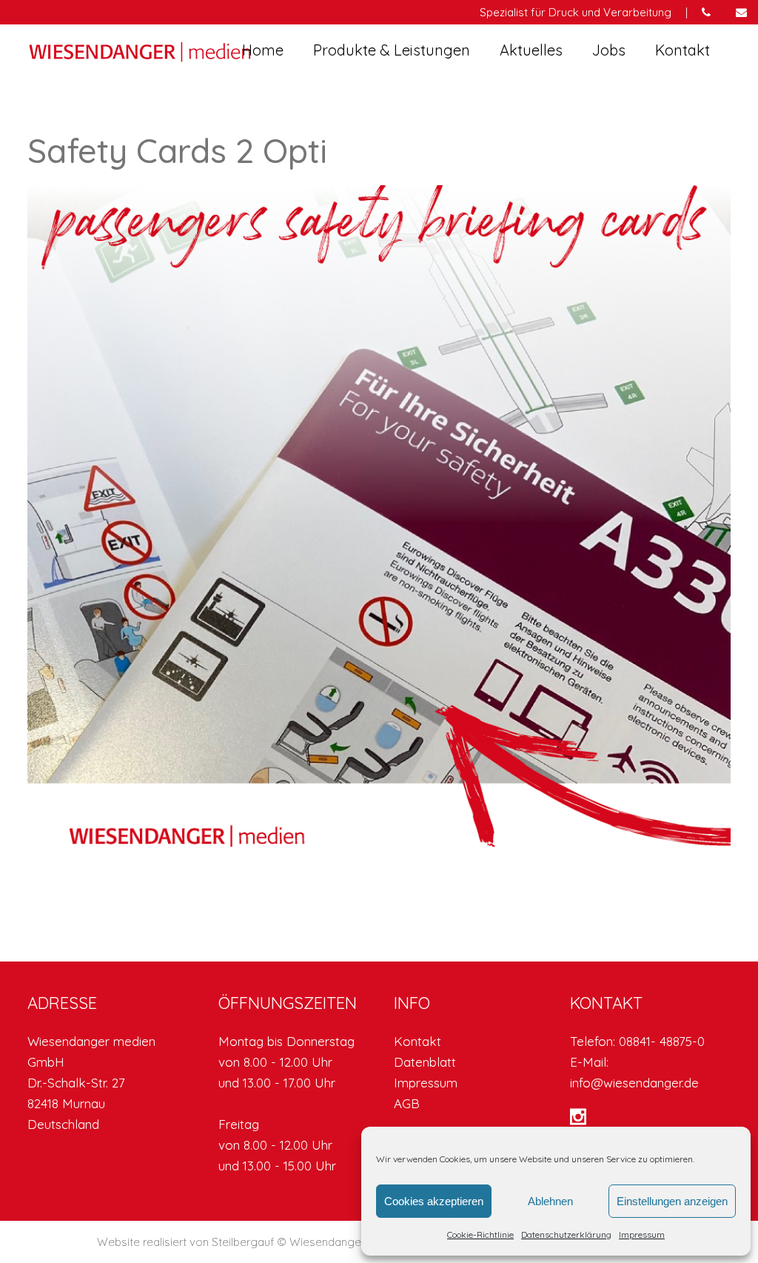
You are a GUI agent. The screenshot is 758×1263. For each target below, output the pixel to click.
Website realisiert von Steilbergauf (187, 1242)
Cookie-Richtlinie (480, 1234)
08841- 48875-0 (662, 1041)
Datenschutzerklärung (566, 1234)
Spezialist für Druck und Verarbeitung (575, 12)
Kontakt (417, 1041)
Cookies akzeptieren (433, 1201)
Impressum (642, 1234)
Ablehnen (550, 1201)
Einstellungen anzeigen (672, 1201)
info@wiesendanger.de (634, 1082)
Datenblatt (425, 1062)
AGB (407, 1103)
